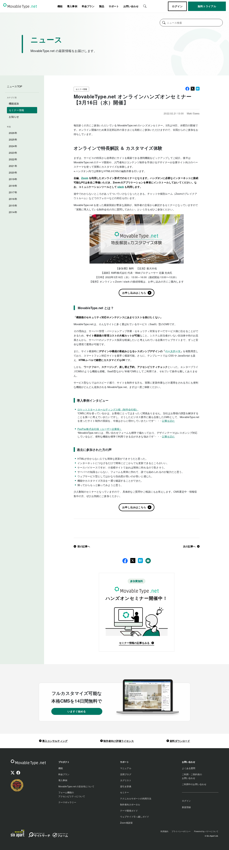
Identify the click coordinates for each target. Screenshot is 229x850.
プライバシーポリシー (181, 831)
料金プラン (88, 6)
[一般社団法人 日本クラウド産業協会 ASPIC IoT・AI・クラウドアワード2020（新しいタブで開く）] (17, 785)
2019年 (13, 179)
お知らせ (14, 116)
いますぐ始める (77, 711)
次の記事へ (189, 546)
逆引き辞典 (125, 786)
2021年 (13, 166)
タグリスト (125, 780)
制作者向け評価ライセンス (118, 741)
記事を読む (168, 421)
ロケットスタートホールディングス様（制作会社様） (108, 409)
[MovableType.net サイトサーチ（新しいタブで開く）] (39, 835)
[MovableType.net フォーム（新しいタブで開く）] (60, 835)
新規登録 (186, 807)
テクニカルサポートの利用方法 (135, 798)
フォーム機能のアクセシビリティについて (71, 794)
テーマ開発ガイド (129, 810)
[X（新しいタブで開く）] (12, 773)
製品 (101, 6)
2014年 (13, 212)
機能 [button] (59, 6)
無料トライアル (207, 6)
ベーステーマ (172, 351)
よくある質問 (188, 768)
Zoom (84, 178)
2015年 (13, 205)
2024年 (13, 146)
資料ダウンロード (180, 741)
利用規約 (164, 831)
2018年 (13, 185)
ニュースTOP (14, 86)
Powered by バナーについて (206, 831)
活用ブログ (125, 774)
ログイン (177, 6)
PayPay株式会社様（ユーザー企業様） (99, 429)
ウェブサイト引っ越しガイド (134, 816)
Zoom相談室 (126, 822)
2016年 (13, 199)
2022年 (13, 159)
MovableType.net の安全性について (76, 786)
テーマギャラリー (67, 802)
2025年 (13, 139)
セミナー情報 (16, 110)
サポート (114, 6)
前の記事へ (83, 546)
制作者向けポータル (130, 804)
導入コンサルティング (55, 741)
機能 (60, 768)
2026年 (13, 133)
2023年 (13, 152)
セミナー (124, 792)
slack (120, 187)
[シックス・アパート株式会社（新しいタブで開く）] (17, 833)
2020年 (13, 172)
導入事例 (72, 6)
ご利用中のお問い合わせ (194, 784)
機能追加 (14, 103)
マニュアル (125, 768)
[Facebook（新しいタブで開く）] (18, 773)
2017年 (13, 192)
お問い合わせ (131, 6)
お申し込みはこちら (134, 292)
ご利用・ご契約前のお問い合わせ (192, 776)
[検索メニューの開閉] (144, 5)
